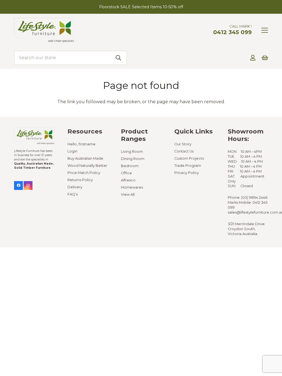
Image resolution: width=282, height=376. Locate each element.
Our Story (182, 144)
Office (126, 173)
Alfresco (128, 180)
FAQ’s (72, 194)
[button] (265, 30)
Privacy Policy (186, 173)
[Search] (118, 58)
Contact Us (184, 151)
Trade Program (187, 166)
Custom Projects (189, 158)
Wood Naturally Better (87, 166)
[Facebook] (18, 185)
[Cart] (264, 58)
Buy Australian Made (85, 158)
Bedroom (130, 166)
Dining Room (132, 159)
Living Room (132, 151)
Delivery (74, 187)
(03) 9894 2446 (254, 197)
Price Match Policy (83, 173)
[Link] (252, 57)
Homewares (132, 187)
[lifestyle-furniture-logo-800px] (44, 30)
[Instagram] (28, 185)
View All (128, 194)
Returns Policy (80, 180)
